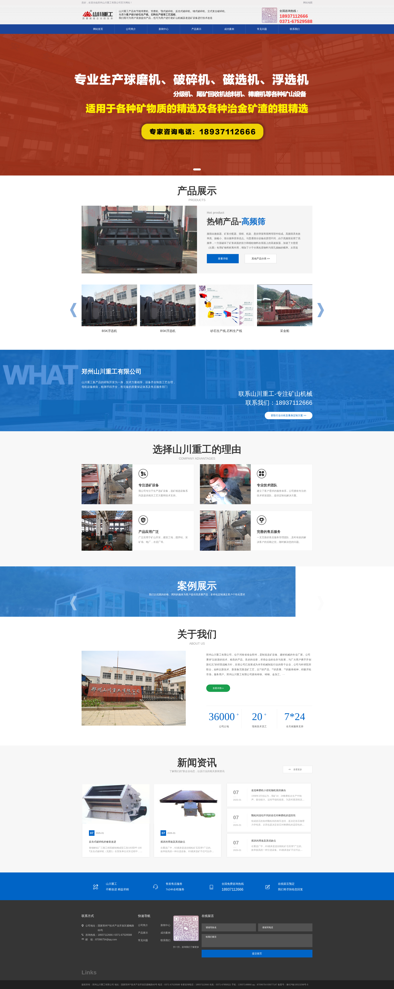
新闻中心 (164, 29)
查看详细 (223, 258)
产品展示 (196, 29)
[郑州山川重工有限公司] (98, 15)
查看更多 (297, 769)
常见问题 (262, 29)
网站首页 (98, 29)
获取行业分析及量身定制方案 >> (288, 415)
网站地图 (307, 2)
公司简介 (131, 29)
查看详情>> (218, 688)
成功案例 (229, 29)
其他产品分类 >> (261, 258)
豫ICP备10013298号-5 (297, 984)
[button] (197, 169)
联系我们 (295, 29)
